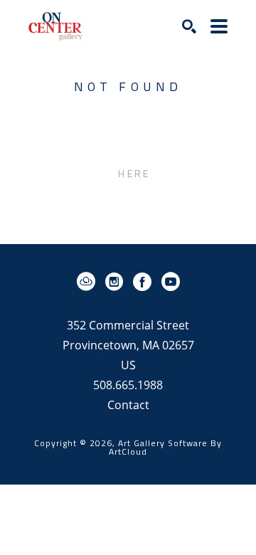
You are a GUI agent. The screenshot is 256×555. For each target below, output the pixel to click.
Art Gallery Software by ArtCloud (165, 447)
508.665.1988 (128, 386)
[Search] (189, 26)
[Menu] (219, 26)
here (134, 173)
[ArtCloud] (88, 282)
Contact (128, 405)
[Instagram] (116, 282)
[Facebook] (144, 282)
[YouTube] (170, 282)
